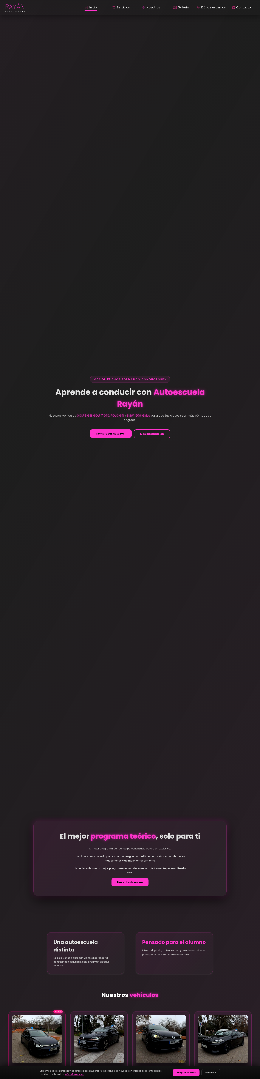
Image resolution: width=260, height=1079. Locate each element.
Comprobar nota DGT (111, 433)
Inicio (93, 7)
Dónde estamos (213, 7)
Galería (183, 7)
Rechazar (210, 1072)
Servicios (123, 7)
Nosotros (153, 7)
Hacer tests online (130, 882)
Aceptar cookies (186, 1072)
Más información (152, 434)
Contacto (243, 7)
